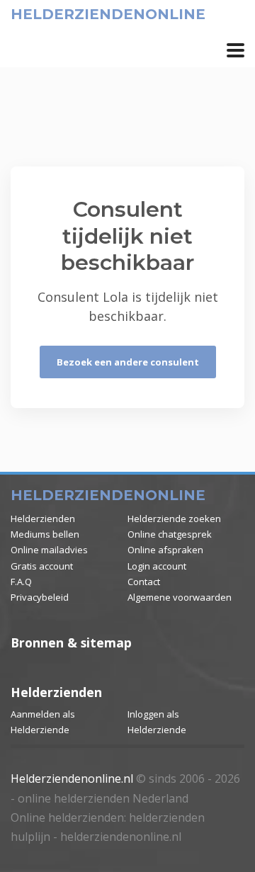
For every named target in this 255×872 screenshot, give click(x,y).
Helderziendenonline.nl (72, 778)
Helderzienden (43, 518)
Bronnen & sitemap (71, 642)
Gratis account (42, 566)
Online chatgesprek (170, 534)
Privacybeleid (40, 597)
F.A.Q (21, 581)
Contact (144, 581)
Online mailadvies (49, 549)
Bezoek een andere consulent (128, 362)
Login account (157, 566)
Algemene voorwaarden (180, 597)
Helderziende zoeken (174, 518)
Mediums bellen (45, 534)
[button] (235, 50)
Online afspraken (165, 549)
